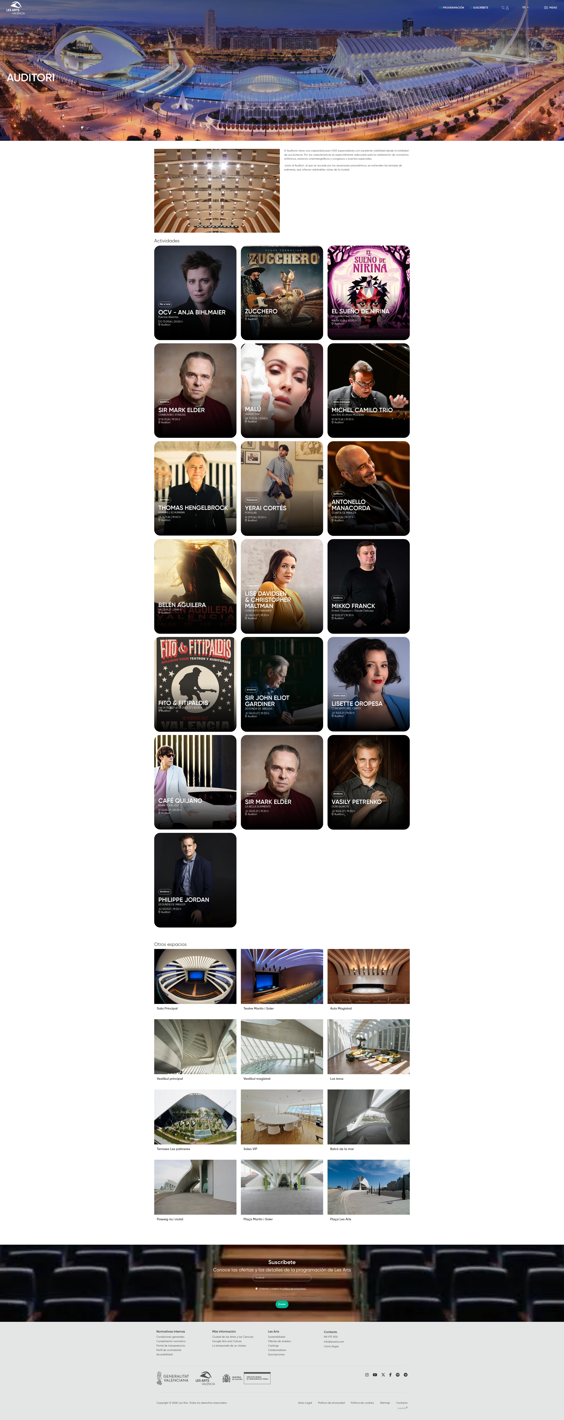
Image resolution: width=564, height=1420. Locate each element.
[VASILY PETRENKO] (369, 782)
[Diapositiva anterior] (159, 191)
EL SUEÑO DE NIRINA (361, 311)
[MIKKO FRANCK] (369, 586)
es (524, 7)
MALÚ (253, 409)
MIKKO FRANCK (353, 606)
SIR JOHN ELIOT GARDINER (267, 701)
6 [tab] (217, 226)
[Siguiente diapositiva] (275, 191)
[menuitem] (184, 1343)
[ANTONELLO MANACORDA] (369, 488)
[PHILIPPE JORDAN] (195, 880)
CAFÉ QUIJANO (180, 801)
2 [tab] (202, 226)
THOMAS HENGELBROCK (193, 508)
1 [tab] (198, 226)
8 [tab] (225, 226)
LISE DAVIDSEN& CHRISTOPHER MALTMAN (268, 600)
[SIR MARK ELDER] (195, 390)
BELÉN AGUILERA (182, 605)
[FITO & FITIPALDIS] (195, 684)
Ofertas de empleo (279, 1341)
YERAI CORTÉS (265, 508)
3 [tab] (205, 226)
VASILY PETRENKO (357, 802)
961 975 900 (331, 1337)
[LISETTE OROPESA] (369, 684)
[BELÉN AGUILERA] (195, 586)
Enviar (282, 1304)
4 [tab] (209, 226)
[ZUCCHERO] (282, 292)
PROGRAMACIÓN (453, 7)
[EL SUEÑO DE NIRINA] (369, 292)
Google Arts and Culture (227, 1341)
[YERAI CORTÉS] (282, 488)
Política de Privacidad (289, 1296)
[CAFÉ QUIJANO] (195, 782)
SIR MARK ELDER (181, 410)
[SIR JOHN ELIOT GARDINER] (282, 684)
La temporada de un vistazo (229, 1345)
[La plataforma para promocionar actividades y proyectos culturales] (403, 1407)
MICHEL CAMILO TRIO (362, 410)
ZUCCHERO (261, 311)
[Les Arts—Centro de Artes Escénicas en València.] (97, 7)
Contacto (330, 1332)
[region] (217, 191)
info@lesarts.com (334, 1341)
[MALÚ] (282, 390)
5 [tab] (213, 226)
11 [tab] (236, 226)
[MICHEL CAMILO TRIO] (369, 390)
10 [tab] (232, 226)
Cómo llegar (331, 1346)
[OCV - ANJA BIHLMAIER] (195, 292)
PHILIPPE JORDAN (183, 900)
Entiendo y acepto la (282, 1289)
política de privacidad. (294, 1289)
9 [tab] (228, 226)
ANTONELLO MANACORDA (351, 505)
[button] (195, 332)
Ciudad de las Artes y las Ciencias (232, 1337)
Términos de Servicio (308, 1296)
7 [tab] (221, 226)
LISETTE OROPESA (357, 704)
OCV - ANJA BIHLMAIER (192, 313)
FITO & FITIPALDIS (183, 703)
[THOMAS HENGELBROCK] (195, 488)
